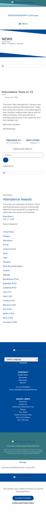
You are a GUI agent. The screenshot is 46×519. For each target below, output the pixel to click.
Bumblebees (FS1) (11, 279)
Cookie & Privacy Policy (23, 415)
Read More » (8, 216)
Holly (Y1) (7, 292)
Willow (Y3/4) (8, 314)
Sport (5, 253)
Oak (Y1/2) (7, 296)
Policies (23, 409)
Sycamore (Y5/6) (10, 322)
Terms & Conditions (23, 417)
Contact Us (23, 404)
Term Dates (23, 412)
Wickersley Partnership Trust (23, 407)
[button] (25, 23)
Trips (5, 258)
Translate (23, 363)
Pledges (6, 236)
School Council (9, 249)
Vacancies (23, 401)
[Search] (5, 160)
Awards (6, 271)
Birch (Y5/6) (8, 318)
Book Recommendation (13, 266)
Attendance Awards (17, 199)
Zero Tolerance (23, 420)
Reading (6, 262)
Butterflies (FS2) (10, 283)
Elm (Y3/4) (7, 309)
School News (8, 232)
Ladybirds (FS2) (9, 288)
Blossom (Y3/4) (9, 305)
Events (6, 245)
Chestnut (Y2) (9, 301)
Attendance (8, 241)
